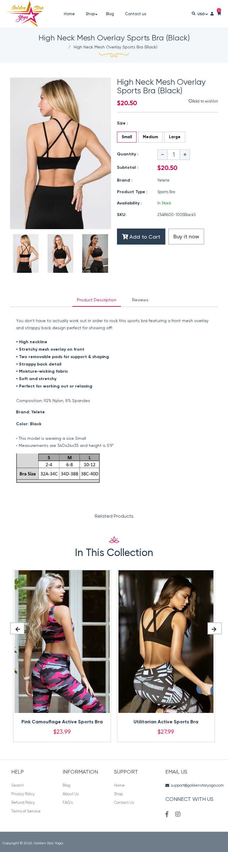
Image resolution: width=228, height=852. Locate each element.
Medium (150, 137)
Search (17, 785)
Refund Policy (23, 802)
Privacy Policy (23, 794)
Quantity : (127, 154)
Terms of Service (26, 811)
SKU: (121, 215)
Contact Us (124, 802)
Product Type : (132, 192)
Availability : (129, 203)
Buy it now (186, 236)
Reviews (140, 299)
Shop (118, 794)
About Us (71, 794)
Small (127, 137)
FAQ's (68, 802)
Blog (66, 785)
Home (119, 785)
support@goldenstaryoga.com (197, 785)
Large (174, 137)
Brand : (124, 180)
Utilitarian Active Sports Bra (166, 722)
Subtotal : (127, 168)
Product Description (96, 299)
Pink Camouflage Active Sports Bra (62, 722)
